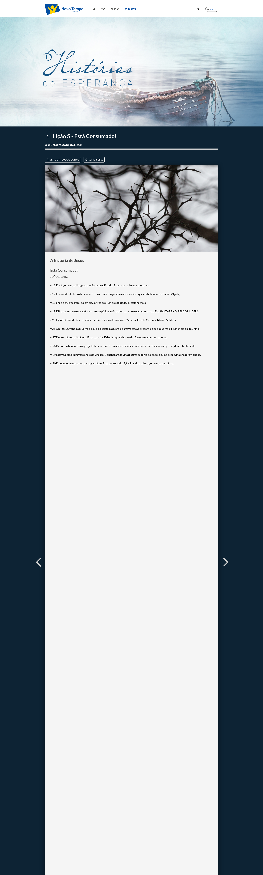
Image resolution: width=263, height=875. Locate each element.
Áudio (114, 9)
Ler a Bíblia (95, 159)
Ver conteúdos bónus (64, 159)
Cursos (130, 9)
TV (103, 9)
